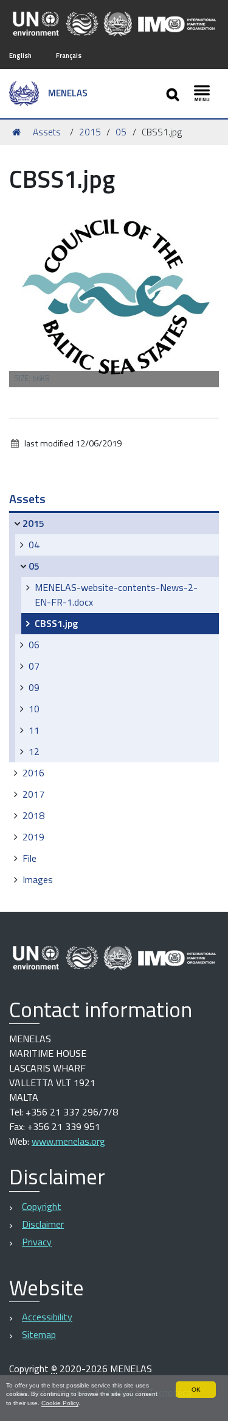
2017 (33, 794)
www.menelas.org (68, 1141)
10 (34, 708)
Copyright (41, 1206)
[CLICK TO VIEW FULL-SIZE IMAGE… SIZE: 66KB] (114, 293)
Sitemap (39, 1334)
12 (34, 751)
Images (37, 879)
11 (34, 730)
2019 (33, 836)
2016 (33, 772)
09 (34, 687)
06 (34, 644)
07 (34, 666)
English (20, 55)
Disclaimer (43, 1224)
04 (34, 544)
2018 (33, 815)
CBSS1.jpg (56, 623)
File (29, 858)
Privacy (37, 1241)
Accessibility (47, 1316)
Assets (47, 132)
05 (121, 132)
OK (196, 1389)
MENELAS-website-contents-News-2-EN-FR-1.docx (116, 594)
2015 (90, 132)
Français (68, 55)
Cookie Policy (59, 1403)
